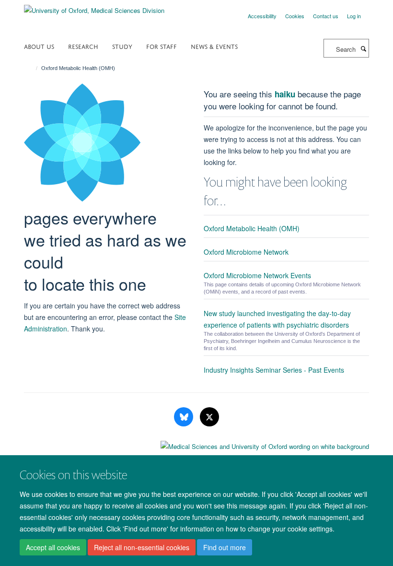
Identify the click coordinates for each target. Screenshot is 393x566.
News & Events (214, 45)
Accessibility (262, 16)
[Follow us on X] (209, 417)
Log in (354, 16)
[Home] (32, 68)
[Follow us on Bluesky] (184, 417)
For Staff (161, 45)
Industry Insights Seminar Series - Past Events (274, 370)
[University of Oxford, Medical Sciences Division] (94, 7)
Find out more (224, 547)
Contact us (325, 16)
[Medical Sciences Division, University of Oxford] (196, 444)
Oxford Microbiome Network (246, 252)
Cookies (294, 16)
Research (83, 45)
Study (122, 45)
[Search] (363, 48)
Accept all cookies (53, 547)
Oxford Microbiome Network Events (257, 275)
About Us (39, 45)
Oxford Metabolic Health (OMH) (252, 228)
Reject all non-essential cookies (141, 547)
